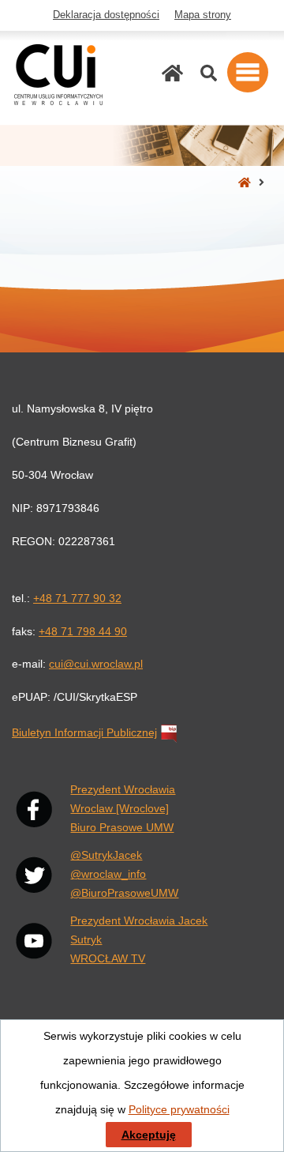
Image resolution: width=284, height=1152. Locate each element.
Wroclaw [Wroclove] (119, 808)
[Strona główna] (172, 73)
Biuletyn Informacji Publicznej (84, 732)
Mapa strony (202, 15)
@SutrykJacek (106, 855)
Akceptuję (148, 1134)
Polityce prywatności (179, 1109)
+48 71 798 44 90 (83, 631)
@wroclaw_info (108, 874)
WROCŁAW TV (107, 958)
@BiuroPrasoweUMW (124, 893)
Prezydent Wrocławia (122, 789)
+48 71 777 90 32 (77, 598)
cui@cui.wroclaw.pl (96, 663)
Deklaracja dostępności (106, 15)
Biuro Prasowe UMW (122, 827)
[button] (247, 72)
